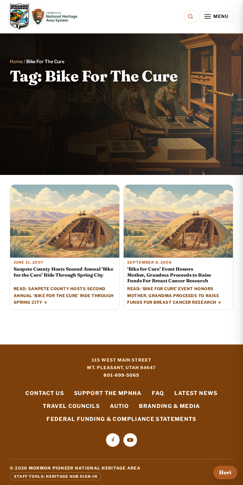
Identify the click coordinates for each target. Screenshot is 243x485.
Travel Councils (71, 406)
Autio (119, 406)
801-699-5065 (121, 375)
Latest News (196, 393)
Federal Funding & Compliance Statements (121, 419)
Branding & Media (169, 406)
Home (16, 61)
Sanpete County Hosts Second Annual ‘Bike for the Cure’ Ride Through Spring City (63, 272)
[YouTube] (130, 440)
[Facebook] (113, 440)
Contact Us (44, 393)
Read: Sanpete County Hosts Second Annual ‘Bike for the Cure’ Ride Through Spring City (64, 295)
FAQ (158, 393)
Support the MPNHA (108, 393)
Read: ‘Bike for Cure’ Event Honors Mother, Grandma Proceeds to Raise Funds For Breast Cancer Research (173, 295)
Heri (225, 472)
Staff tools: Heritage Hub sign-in (55, 476)
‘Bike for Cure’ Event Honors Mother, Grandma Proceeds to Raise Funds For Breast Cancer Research (169, 275)
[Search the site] (190, 16)
